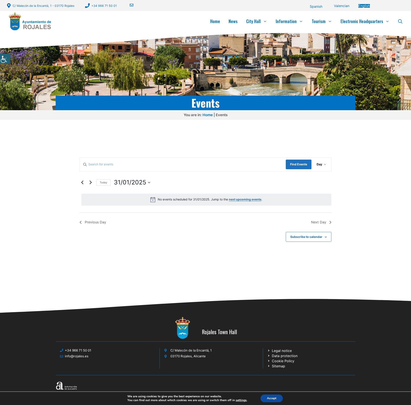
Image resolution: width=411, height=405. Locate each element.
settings (241, 400)
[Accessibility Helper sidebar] (5, 58)
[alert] (206, 200)
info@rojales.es (76, 356)
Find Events (298, 164)
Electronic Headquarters (362, 21)
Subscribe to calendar (306, 237)
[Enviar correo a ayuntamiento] (128, 5)
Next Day (318, 222)
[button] (400, 21)
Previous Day (95, 222)
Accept (271, 398)
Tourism (319, 21)
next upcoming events (245, 199)
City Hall (253, 21)
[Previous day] (82, 182)
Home (215, 21)
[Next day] (90, 182)
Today (103, 182)
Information (286, 21)
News (233, 21)
